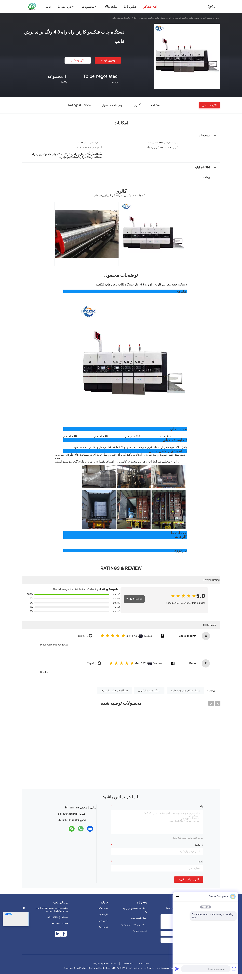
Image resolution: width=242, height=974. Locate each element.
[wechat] (72, 829)
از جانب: (199, 844)
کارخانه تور (103, 914)
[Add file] (234, 968)
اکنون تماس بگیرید (189, 879)
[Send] (177, 968)
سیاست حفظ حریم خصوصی (104, 963)
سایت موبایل (128, 963)
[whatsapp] (81, 829)
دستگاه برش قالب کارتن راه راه (134, 924)
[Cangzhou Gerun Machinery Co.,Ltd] (32, 6)
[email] (90, 829)
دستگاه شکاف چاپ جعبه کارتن (185, 690)
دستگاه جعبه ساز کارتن (149, 690)
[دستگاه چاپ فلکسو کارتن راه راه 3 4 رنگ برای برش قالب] (187, 56)
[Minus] (177, 896)
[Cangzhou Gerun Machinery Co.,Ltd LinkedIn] (58, 934)
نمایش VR (111, 6)
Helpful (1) (83, 636)
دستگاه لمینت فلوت (139, 918)
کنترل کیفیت (102, 920)
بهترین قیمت (108, 60)
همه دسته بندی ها (140, 931)
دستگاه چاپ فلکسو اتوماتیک (114, 690)
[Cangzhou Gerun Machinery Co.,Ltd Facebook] (64, 934)
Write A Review (134, 599)
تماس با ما (103, 927)
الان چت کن (77, 60)
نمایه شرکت (103, 908)
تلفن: (200, 861)
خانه (218, 18)
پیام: (201, 806)
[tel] (66, 829)
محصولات (208, 18)
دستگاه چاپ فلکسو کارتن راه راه (185, 18)
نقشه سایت (144, 963)
